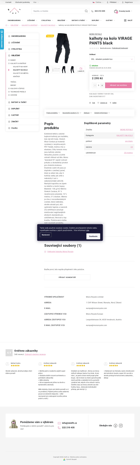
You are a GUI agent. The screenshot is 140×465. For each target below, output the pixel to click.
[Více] (128, 20)
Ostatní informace (101, 113)
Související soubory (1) (71, 113)
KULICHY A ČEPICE (17, 88)
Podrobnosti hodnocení (120, 48)
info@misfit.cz (69, 423)
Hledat (86, 11)
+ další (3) (81, 71)
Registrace (129, 2)
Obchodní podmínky (22, 2)
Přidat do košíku (118, 85)
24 (132, 147)
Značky (14, 128)
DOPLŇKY (15, 109)
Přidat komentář (67, 277)
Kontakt (8, 2)
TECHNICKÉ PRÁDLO (18, 92)
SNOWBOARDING (18, 36)
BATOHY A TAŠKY (18, 102)
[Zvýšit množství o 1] (102, 85)
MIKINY (13, 85)
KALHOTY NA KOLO (20, 70)
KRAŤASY (16, 76)
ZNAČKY (14, 122)
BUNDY (13, 60)
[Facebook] (115, 425)
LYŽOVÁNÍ (15, 43)
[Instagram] (120, 425)
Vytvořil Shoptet (71, 459)
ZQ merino (128, 153)
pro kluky (129, 141)
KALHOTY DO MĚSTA (20, 73)
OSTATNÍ (13, 95)
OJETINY (15, 115)
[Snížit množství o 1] (95, 85)
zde (87, 230)
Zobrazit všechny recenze (35, 354)
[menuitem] (15, 20)
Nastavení (46, 235)
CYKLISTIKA (16, 49)
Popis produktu (52, 113)
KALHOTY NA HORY (20, 67)
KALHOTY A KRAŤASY (18, 63)
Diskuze (87, 113)
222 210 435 (99, 11)
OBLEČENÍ (15, 55)
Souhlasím (93, 236)
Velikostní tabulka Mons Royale (60, 252)
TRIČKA (13, 82)
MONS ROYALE (95, 34)
